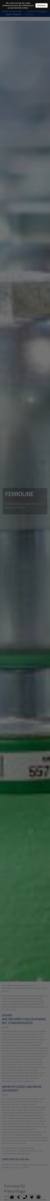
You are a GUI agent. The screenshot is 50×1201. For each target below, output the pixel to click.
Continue (41, 5)
